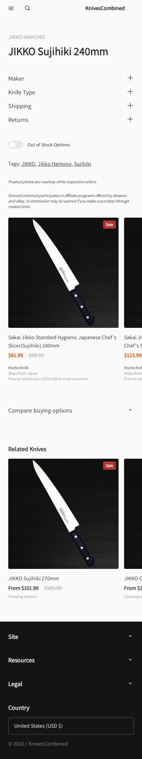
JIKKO (28, 163)
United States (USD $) (38, 725)
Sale (109, 224)
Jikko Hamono (55, 163)
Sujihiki (82, 163)
